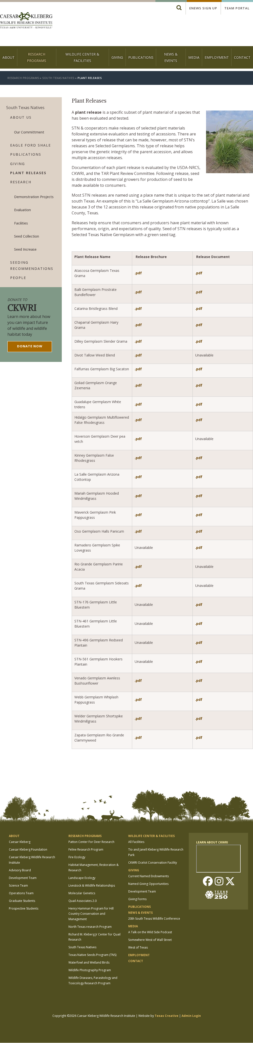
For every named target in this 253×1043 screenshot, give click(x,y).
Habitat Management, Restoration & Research (93, 867)
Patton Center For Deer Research (91, 842)
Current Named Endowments (148, 876)
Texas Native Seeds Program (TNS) (92, 955)
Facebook (207, 881)
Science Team (18, 885)
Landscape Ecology (81, 878)
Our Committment (29, 132)
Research (20, 182)
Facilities (21, 223)
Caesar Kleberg (19, 842)
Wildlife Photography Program (89, 970)
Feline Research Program (85, 849)
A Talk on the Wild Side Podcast (150, 932)
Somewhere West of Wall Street (150, 940)
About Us (21, 117)
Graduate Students (22, 901)
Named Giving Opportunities (148, 884)
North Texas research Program (90, 927)
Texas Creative (166, 1016)
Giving (117, 57)
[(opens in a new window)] (218, 894)
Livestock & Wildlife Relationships (91, 885)
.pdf (138, 273)
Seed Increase (25, 249)
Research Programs (36, 57)
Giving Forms (137, 899)
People (18, 277)
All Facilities (136, 842)
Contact (242, 57)
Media (193, 57)
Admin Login (191, 1016)
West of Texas (138, 947)
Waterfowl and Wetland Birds (88, 962)
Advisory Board (20, 870)
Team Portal (237, 8)
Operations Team (21, 893)
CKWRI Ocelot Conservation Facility (152, 862)
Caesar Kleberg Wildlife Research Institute (32, 860)
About (8, 57)
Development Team (23, 878)
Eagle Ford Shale (30, 145)
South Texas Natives (58, 78)
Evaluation (22, 209)
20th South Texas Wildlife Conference (154, 918)
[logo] (26, 21)
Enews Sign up (203, 8)
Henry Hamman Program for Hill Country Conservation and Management (91, 913)
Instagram (218, 881)
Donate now (29, 346)
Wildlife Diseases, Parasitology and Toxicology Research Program (92, 980)
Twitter (230, 881)
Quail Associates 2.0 (82, 901)
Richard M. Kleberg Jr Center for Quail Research (94, 937)
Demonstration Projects (34, 196)
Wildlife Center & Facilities (82, 57)
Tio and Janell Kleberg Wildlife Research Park (155, 852)
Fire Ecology (76, 857)
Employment (217, 57)
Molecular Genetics (81, 893)
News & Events (171, 57)
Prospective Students (23, 908)
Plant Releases (28, 172)
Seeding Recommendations (31, 265)
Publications (140, 57)
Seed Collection (26, 236)
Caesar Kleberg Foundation (28, 849)
